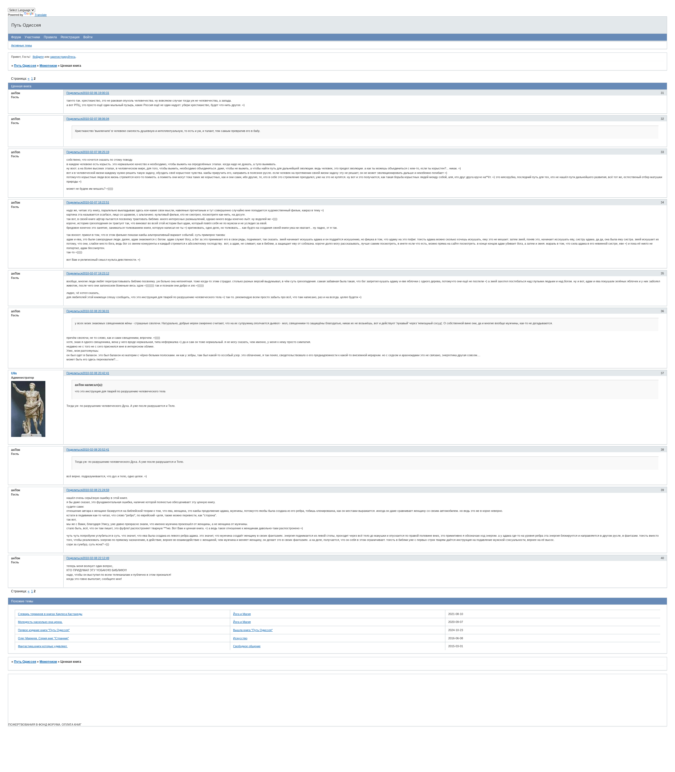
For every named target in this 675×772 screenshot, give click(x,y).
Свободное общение (247, 646)
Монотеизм (48, 66)
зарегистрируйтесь (63, 56)
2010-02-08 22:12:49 (96, 558)
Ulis (14, 373)
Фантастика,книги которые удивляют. (43, 646)
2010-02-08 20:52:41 (96, 449)
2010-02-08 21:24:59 (96, 490)
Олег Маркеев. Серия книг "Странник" (43, 638)
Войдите (38, 56)
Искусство (240, 638)
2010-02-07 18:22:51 (96, 202)
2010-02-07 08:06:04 (96, 118)
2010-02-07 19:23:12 (96, 273)
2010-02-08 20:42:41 (96, 373)
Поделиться (74, 92)
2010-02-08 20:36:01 (96, 311)
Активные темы (21, 45)
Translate (41, 14)
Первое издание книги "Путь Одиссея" (44, 630)
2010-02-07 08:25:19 (96, 152)
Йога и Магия (242, 614)
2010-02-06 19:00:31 (96, 92)
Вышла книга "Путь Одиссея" (253, 630)
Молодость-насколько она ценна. (40, 621)
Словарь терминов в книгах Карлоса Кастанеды (50, 614)
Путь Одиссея (25, 66)
